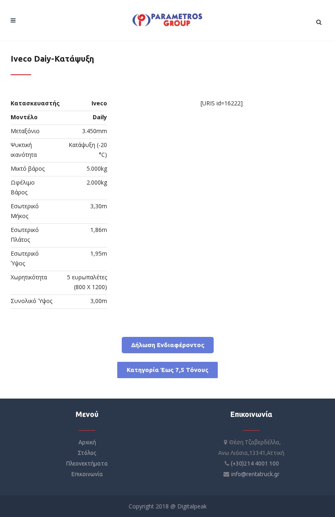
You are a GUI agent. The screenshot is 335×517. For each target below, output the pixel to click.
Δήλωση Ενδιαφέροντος (167, 344)
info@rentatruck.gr (255, 474)
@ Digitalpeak (188, 506)
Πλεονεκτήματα (87, 463)
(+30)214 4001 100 (255, 463)
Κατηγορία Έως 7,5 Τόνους (167, 369)
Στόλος (87, 453)
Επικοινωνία (87, 474)
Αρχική (87, 442)
